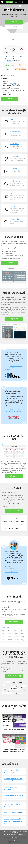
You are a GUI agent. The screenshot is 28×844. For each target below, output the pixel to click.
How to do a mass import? (13, 812)
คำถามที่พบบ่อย (14, 622)
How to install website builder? (12, 805)
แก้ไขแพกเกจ (14, 476)
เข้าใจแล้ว (14, 837)
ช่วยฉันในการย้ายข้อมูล (14, 676)
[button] (9, 2)
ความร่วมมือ (14, 156)
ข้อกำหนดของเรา (21, 834)
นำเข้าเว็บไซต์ (14, 144)
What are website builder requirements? (13, 779)
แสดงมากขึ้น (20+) (14, 511)
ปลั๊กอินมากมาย (15, 181)
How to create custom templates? (12, 788)
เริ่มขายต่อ (9, 99)
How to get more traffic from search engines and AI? (13, 820)
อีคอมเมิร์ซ (13, 119)
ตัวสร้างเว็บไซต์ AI (16, 131)
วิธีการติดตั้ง (13, 83)
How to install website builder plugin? (12, 771)
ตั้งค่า (14, 840)
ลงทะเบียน (14, 22)
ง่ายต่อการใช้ (14, 219)
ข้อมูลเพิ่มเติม (10, 263)
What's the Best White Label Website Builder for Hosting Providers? (13, 367)
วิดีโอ (15, 27)
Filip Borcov (7, 566)
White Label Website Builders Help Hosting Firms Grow (13, 410)
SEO (11, 193)
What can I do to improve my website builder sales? (13, 796)
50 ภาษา (13, 206)
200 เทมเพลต (14, 169)
